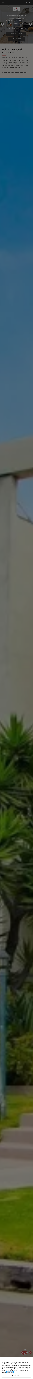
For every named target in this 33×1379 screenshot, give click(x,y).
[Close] (31, 1360)
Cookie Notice (10, 1372)
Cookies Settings (16, 1375)
